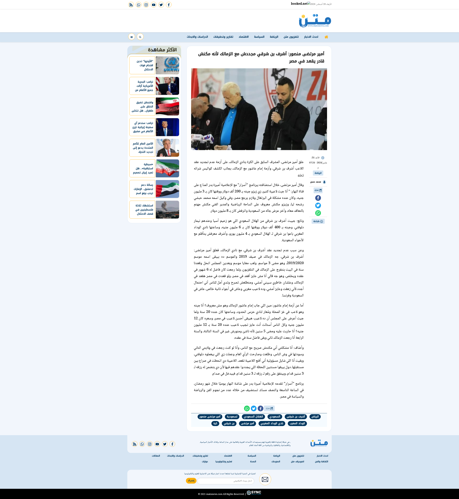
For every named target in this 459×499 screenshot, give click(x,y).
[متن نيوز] (315, 21)
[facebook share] (318, 198)
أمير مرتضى (247, 423)
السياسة (259, 36)
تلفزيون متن (291, 36)
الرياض (315, 416)
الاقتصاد (244, 36)
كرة (215, 423)
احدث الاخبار (311, 36)
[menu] (131, 36)
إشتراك (191, 481)
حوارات (205, 461)
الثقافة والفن (321, 461)
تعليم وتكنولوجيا (224, 461)
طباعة (316, 221)
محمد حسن (315, 182)
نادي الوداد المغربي (272, 423)
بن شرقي (229, 423)
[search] (140, 36)
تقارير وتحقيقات (223, 36)
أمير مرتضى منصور (210, 416)
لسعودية (232, 416)
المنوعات (275, 461)
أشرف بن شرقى (296, 416)
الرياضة (274, 36)
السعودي (274, 416)
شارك (316, 190)
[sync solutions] (253, 494)
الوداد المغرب (297, 423)
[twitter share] (318, 205)
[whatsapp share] (318, 213)
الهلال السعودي (253, 416)
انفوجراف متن (297, 461)
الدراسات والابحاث (197, 36)
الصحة (253, 461)
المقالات (156, 456)
